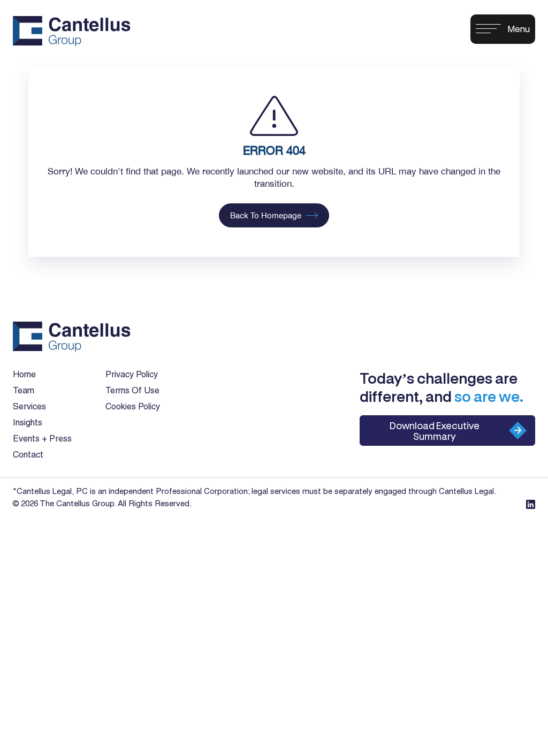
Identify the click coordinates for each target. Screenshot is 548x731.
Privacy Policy (131, 375)
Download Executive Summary (435, 430)
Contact (28, 455)
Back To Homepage (265, 215)
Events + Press (42, 439)
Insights (27, 423)
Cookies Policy (132, 407)
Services (29, 407)
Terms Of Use (132, 391)
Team (23, 391)
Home (24, 375)
